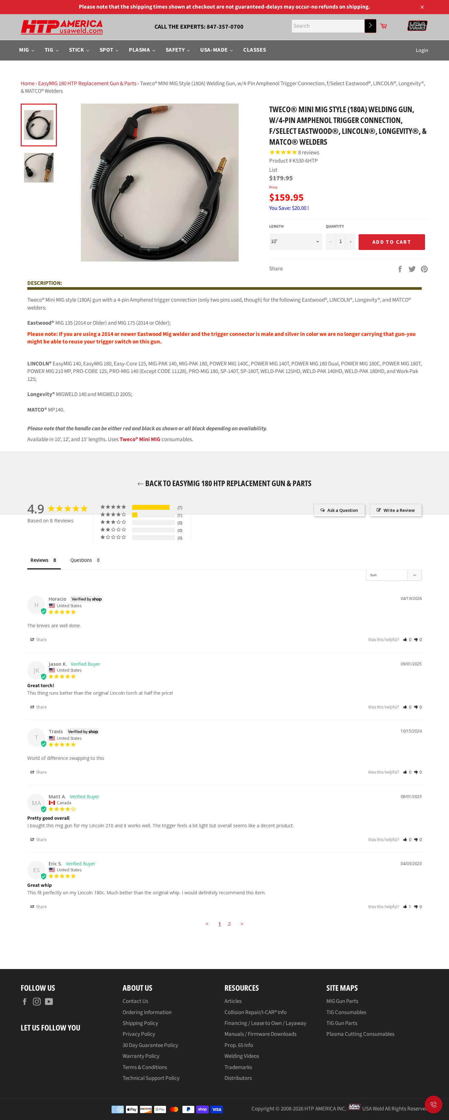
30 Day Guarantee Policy (150, 1045)
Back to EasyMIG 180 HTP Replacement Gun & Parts (228, 483)
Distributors (238, 1078)
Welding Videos (242, 1056)
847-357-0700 (225, 27)
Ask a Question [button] (342, 510)
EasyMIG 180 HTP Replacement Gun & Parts (87, 83)
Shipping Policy (140, 1023)
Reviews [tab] (39, 560)
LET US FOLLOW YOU (50, 1027)
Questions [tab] (81, 560)
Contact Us (135, 1001)
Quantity (335, 226)
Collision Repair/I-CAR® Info (256, 1012)
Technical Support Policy (151, 1078)
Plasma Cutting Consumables (360, 1034)
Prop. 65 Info (239, 1045)
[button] (407, 639)
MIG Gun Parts (342, 1001)
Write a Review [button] (399, 510)
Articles (233, 1001)
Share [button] (41, 639)
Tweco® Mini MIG (140, 439)
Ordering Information (147, 1012)
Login (422, 50)
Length (276, 226)
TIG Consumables (346, 1012)
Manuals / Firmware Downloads (260, 1034)
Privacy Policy (139, 1034)
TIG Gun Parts (341, 1023)
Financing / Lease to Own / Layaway (265, 1023)
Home (28, 83)
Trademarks (238, 1067)
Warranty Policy (141, 1056)
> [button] (242, 923)
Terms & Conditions (145, 1067)
